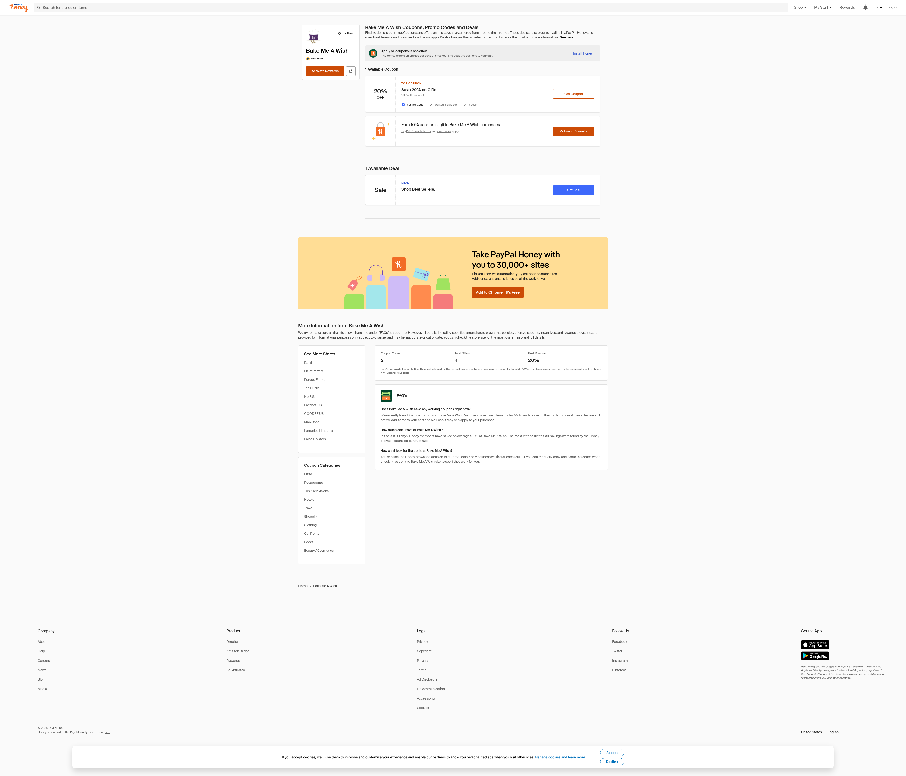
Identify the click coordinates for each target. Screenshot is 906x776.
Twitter (617, 651)
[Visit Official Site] (351, 71)
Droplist (232, 642)
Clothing (310, 525)
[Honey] (18, 8)
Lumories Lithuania (318, 430)
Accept (612, 753)
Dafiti (308, 362)
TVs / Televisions (316, 491)
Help (41, 651)
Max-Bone (311, 422)
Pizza (308, 474)
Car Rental (312, 533)
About (42, 642)
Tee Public (311, 388)
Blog (41, 679)
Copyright (424, 651)
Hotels (309, 499)
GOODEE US (314, 413)
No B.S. (309, 396)
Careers (44, 660)
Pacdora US (313, 405)
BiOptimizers (313, 371)
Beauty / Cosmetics (319, 550)
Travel (308, 508)
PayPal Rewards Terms (416, 131)
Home (303, 586)
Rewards (847, 7)
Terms (421, 670)
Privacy (422, 642)
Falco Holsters (315, 439)
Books (308, 542)
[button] (820, 732)
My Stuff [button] (821, 7)
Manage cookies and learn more (560, 757)
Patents (422, 660)
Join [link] (879, 7)
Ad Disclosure (427, 679)
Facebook (619, 642)
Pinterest (619, 670)
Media (42, 689)
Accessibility (426, 698)
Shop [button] (798, 7)
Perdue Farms (314, 379)
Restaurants (313, 482)
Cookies (423, 708)
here (107, 732)
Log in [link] (892, 7)
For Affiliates (235, 670)
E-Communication (431, 689)
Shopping (311, 516)
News (42, 670)
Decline (612, 761)
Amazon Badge (237, 651)
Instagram (620, 660)
